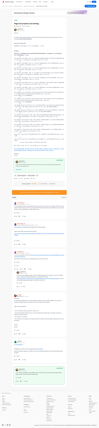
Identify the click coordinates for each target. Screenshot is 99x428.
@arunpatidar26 (29, 148)
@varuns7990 (40, 150)
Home (3, 6)
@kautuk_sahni (48, 148)
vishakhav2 (19, 341)
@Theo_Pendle (49, 150)
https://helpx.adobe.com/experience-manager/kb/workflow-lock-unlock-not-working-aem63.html (38, 278)
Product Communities (8, 6)
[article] (39, 209)
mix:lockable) (40, 349)
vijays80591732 (20, 29)
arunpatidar (19, 251)
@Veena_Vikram (32, 150)
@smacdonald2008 (19, 148)
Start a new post (48, 192)
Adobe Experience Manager (18, 6)
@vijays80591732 (17, 227)
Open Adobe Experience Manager (77, 13)
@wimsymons (56, 148)
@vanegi (24, 150)
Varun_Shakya (20, 202)
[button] (90, 6)
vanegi (18, 294)
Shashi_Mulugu (20, 223)
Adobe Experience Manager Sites (29, 6)
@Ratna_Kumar (39, 148)
